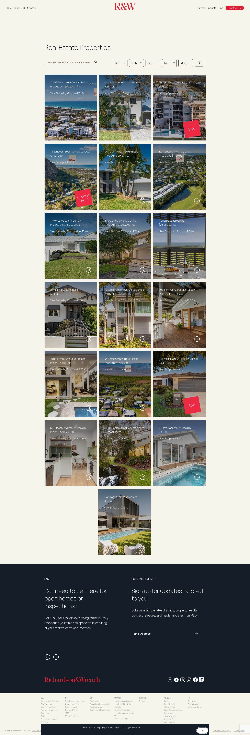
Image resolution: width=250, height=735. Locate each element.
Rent (16, 8)
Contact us (192, 701)
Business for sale (47, 704)
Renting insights (170, 713)
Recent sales (45, 713)
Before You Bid (169, 719)
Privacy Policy (239, 730)
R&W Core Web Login (222, 730)
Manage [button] (117, 698)
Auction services (96, 707)
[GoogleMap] (201, 679)
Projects (44, 716)
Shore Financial (169, 722)
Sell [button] (91, 698)
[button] (47, 657)
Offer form (44, 722)
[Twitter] (176, 679)
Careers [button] (142, 698)
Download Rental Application (71, 711)
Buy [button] (42, 698)
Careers (201, 8)
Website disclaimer (195, 707)
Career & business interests (173, 710)
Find (221, 8)
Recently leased (71, 707)
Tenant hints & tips (121, 718)
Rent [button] (67, 698)
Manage (31, 8)
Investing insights (170, 716)
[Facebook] (170, 679)
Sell (23, 8)
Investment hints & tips (122, 704)
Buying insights (169, 704)
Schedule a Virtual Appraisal (100, 710)
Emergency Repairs (72, 715)
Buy (9, 8)
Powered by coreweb (40, 730)
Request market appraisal (99, 704)
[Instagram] (189, 679)
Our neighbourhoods (48, 719)
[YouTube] (182, 679)
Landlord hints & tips (121, 710)
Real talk (117, 707)
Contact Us (235, 8)
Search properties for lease (74, 701)
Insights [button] (167, 698)
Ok (202, 730)
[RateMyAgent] (195, 679)
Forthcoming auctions (49, 710)
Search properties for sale (50, 701)
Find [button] (190, 698)
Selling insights (169, 707)
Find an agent (193, 704)
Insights (212, 8)
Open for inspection (48, 707)
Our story (167, 701)
